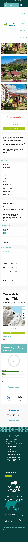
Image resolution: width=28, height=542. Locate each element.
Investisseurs (18, 443)
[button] (24, 22)
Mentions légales (7, 527)
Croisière (7, 443)
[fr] (22, 5)
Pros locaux (8, 441)
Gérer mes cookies (22, 529)
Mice (15, 441)
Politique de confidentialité (18, 527)
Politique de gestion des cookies (9, 529)
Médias (16, 439)
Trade (6, 439)
